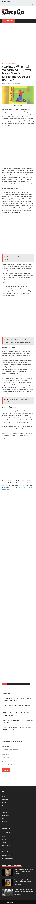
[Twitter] (30, 4)
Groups (4, 806)
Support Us (5, 842)
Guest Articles (6, 809)
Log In (4, 818)
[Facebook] (28, 4)
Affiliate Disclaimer (8, 858)
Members (5, 796)
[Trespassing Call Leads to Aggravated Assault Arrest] (7, 880)
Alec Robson (16, 83)
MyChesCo (15, 902)
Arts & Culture (6, 63)
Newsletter (5, 799)
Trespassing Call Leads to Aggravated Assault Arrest (22, 880)
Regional (13, 63)
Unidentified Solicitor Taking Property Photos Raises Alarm (23, 890)
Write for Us (6, 845)
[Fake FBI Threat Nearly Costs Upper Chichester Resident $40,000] (7, 869)
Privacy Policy (6, 852)
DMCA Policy (6, 855)
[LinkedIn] (33, 4)
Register (4, 821)
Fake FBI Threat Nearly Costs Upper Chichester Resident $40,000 (23, 871)
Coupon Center (7, 812)
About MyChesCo (7, 833)
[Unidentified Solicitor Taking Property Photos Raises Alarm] (7, 889)
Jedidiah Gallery (25, 684)
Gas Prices (5, 815)
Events (10, 684)
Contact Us (5, 839)
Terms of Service (7, 849)
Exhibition (16, 684)
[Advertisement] (18, 42)
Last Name (5, 754)
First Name (5, 746)
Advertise (5, 836)
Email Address (6, 762)
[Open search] (31, 21)
